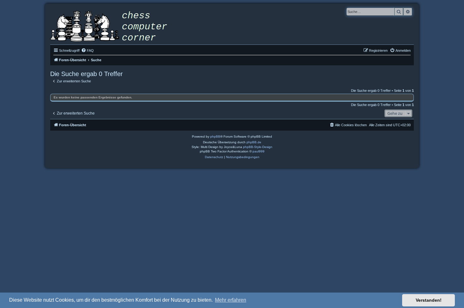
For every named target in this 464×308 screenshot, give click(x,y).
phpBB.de (254, 142)
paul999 (259, 151)
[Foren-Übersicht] (113, 27)
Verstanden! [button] (429, 300)
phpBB (215, 136)
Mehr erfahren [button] (230, 300)
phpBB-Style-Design (257, 147)
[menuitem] (87, 50)
